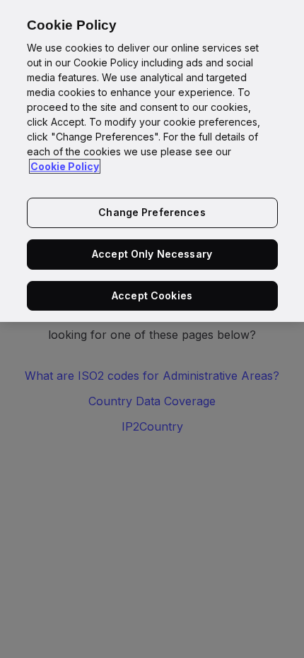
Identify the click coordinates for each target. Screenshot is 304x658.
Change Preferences (152, 212)
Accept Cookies (152, 295)
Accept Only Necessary (152, 254)
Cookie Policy (64, 166)
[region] (152, 161)
